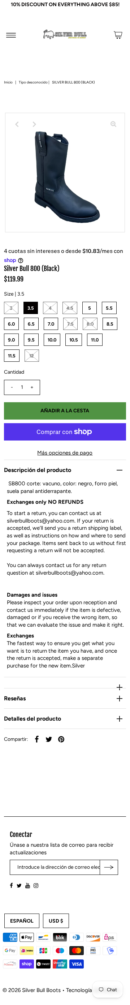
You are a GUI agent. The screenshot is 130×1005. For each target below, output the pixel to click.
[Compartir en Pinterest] (61, 738)
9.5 (31, 340)
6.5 (31, 324)
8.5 (110, 324)
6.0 (11, 324)
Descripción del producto (37, 470)
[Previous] (17, 124)
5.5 (109, 308)
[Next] (34, 124)
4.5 (69, 308)
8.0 (90, 324)
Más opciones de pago (64, 453)
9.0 (11, 340)
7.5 (70, 324)
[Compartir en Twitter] (49, 738)
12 (31, 355)
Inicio (8, 82)
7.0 (51, 324)
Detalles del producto (32, 718)
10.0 (52, 340)
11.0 (95, 340)
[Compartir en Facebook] (36, 738)
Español (22, 921)
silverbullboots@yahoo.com (40, 520)
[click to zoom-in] (113, 124)
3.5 (30, 308)
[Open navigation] (11, 35)
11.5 (12, 355)
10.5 (73, 340)
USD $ (56, 921)
